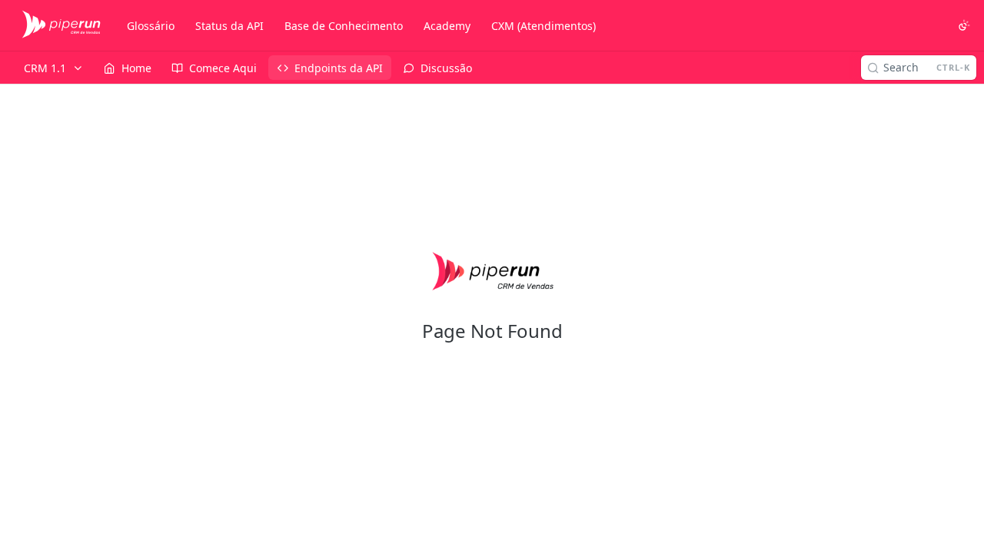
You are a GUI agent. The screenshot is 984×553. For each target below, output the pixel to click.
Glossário (151, 25)
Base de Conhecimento (343, 25)
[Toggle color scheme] (964, 25)
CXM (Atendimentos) (543, 25)
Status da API (229, 25)
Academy (447, 25)
